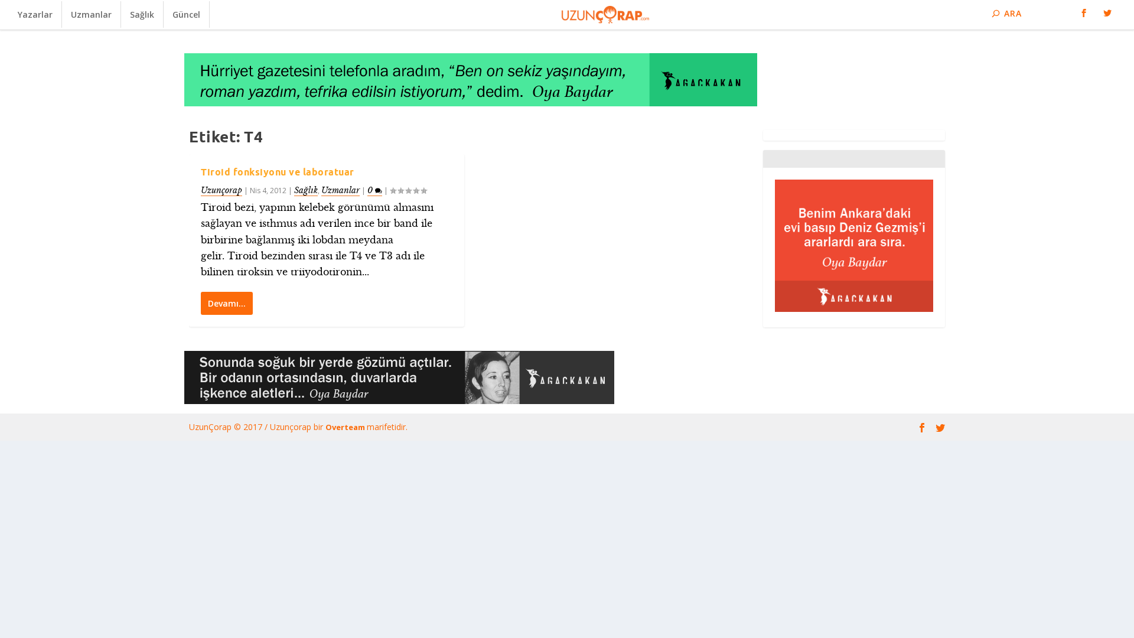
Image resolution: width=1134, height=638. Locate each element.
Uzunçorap (221, 190)
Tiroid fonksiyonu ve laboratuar (277, 172)
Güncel (186, 14)
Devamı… (227, 303)
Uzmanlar (91, 14)
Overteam (346, 427)
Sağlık (142, 14)
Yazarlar (35, 14)
